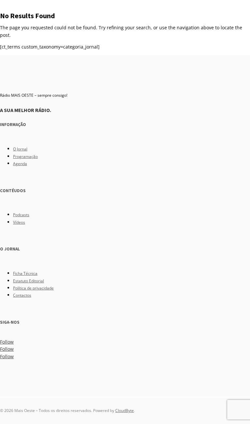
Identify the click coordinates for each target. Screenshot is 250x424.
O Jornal (20, 149)
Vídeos (19, 222)
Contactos (22, 295)
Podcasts (21, 215)
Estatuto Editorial (28, 281)
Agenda (20, 163)
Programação (25, 156)
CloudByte (124, 410)
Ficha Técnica (25, 273)
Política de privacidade (33, 288)
